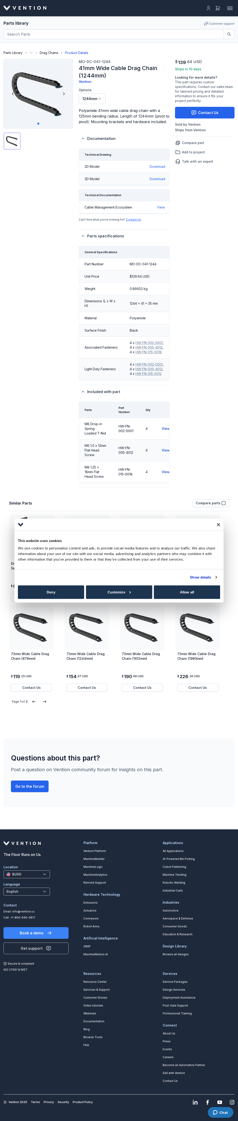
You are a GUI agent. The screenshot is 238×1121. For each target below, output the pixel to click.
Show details (200, 577)
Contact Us (133, 219)
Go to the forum (29, 786)
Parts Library (13, 53)
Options (85, 90)
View (161, 207)
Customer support (222, 23)
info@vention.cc (23, 911)
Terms (35, 1102)
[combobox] (92, 98)
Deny (51, 592)
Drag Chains (49, 53)
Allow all (187, 592)
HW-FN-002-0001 (149, 343)
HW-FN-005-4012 (149, 347)
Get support (32, 948)
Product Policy (83, 1102)
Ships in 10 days (188, 69)
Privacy (49, 1102)
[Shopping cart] (217, 8)
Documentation (101, 138)
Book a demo (31, 933)
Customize (116, 592)
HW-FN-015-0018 (149, 352)
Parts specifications (105, 236)
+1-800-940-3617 (22, 917)
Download (157, 166)
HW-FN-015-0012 (149, 374)
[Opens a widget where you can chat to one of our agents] (220, 1113)
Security (63, 1102)
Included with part (103, 391)
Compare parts (208, 503)
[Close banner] (218, 524)
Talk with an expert (197, 161)
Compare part (193, 143)
